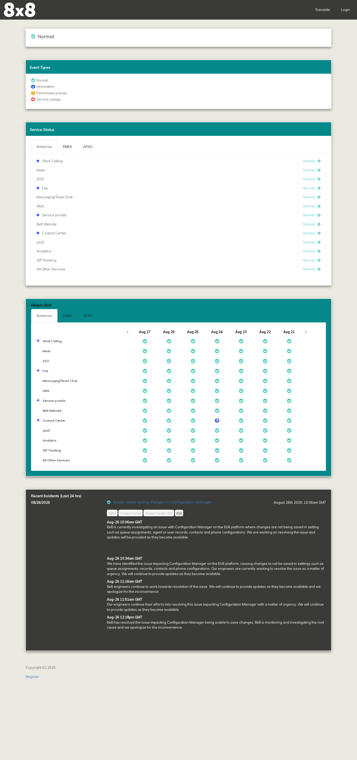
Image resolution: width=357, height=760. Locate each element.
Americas (44, 316)
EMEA (67, 316)
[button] (19, 10)
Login (345, 10)
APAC (88, 316)
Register (32, 677)
